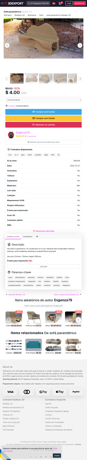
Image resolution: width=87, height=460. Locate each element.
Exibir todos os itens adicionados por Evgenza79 (43, 306)
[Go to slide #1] (17, 78)
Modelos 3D (8, 404)
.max (46, 155)
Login (69, 3)
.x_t (16, 155)
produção (50, 277)
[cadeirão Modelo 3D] (14, 317)
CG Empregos (8, 430)
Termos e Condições (53, 426)
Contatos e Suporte (55, 399)
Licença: (11, 106)
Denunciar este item (45, 231)
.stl (10, 155)
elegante (66, 285)
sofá (67, 277)
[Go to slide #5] (75, 78)
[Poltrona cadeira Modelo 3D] (33, 317)
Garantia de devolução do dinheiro (58, 430)
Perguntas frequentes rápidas (57, 411)
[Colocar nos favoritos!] (19, 321)
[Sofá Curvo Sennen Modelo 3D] (53, 345)
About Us (7, 366)
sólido (38, 285)
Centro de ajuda (51, 407)
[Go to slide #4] (60, 78)
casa (10, 277)
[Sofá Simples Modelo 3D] (33, 345)
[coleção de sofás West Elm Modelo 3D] (14, 345)
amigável (31, 281)
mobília (59, 277)
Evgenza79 (23, 132)
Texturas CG (8, 415)
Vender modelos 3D (11, 418)
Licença (48, 415)
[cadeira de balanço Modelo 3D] (73, 317)
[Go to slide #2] (31, 78)
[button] (78, 320)
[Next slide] (79, 45)
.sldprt (38, 155)
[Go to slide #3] (46, 78)
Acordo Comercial (52, 418)
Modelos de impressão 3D (13, 407)
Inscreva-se (79, 3)
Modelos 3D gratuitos (11, 411)
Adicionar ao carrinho (45, 124)
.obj (22, 155)
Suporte (48, 404)
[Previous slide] (7, 45)
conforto (47, 285)
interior (40, 277)
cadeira (47, 281)
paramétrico (28, 285)
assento (56, 285)
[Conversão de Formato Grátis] (58, 155)
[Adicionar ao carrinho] (14, 321)
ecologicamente (14, 285)
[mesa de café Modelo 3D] (53, 317)
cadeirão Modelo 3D (16, 294)
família (56, 281)
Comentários (27, 237)
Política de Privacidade (54, 422)
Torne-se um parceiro (11, 422)
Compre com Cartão (45, 112)
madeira (65, 281)
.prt (52, 155)
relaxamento (20, 277)
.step (30, 155)
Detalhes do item (13, 237)
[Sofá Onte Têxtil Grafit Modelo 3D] (73, 345)
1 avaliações (31, 136)
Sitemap (78, 444)
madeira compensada (16, 281)
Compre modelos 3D (13, 399)
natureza (31, 277)
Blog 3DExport (9, 426)
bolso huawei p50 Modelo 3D (66, 294)
